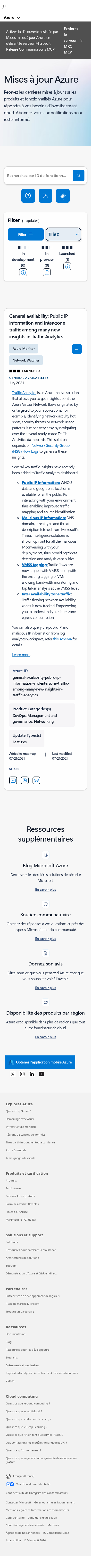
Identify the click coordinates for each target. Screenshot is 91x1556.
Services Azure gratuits (20, 1196)
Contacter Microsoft (18, 1502)
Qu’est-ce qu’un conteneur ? (23, 1450)
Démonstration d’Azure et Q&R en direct (31, 1273)
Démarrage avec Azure (20, 1119)
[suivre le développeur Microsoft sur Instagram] (22, 1074)
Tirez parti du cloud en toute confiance (30, 1142)
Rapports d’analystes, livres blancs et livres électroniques (42, 1373)
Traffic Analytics (24, 392)
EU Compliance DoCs (56, 1532)
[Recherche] (78, 175)
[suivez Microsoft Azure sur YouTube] (41, 1074)
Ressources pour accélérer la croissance (31, 1250)
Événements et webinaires (22, 1365)
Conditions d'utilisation (42, 1517)
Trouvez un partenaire (20, 1311)
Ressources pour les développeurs (27, 1349)
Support (11, 1265)
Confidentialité (15, 1517)
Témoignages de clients (20, 1158)
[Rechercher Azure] (5, 6)
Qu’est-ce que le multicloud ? (24, 1411)
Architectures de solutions (22, 1258)
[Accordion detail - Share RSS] (25, 780)
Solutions (12, 1242)
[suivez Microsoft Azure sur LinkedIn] (32, 1074)
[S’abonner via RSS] (45, 196)
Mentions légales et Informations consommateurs (37, 1510)
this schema (62, 638)
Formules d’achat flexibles (22, 1204)
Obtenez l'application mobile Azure (44, 1062)
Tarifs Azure (13, 1188)
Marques (53, 1525)
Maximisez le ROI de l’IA (21, 1219)
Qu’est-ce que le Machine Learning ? (28, 1419)
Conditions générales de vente (25, 1525)
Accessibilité (13, 1540)
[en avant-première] (46, 272)
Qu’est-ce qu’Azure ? (18, 1111)
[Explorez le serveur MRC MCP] (63, 196)
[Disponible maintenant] (67, 266)
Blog (9, 1342)
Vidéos (10, 1381)
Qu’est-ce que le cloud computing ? (28, 1403)
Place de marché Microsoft (22, 1303)
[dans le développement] (23, 272)
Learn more (21, 654)
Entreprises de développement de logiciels (32, 1296)
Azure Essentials (16, 1150)
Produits (11, 1180)
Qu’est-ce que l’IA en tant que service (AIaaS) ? (34, 1434)
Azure (9, 17)
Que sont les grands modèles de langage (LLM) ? (36, 1442)
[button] (28, 196)
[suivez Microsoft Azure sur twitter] (13, 1074)
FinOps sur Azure (17, 1212)
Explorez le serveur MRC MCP (71, 40)
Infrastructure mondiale (21, 1127)
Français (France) (23, 1476)
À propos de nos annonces (23, 1532)
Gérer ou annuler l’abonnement (54, 1502)
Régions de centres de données (25, 1134)
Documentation (15, 1334)
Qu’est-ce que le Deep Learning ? (26, 1427)
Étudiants (12, 1357)
